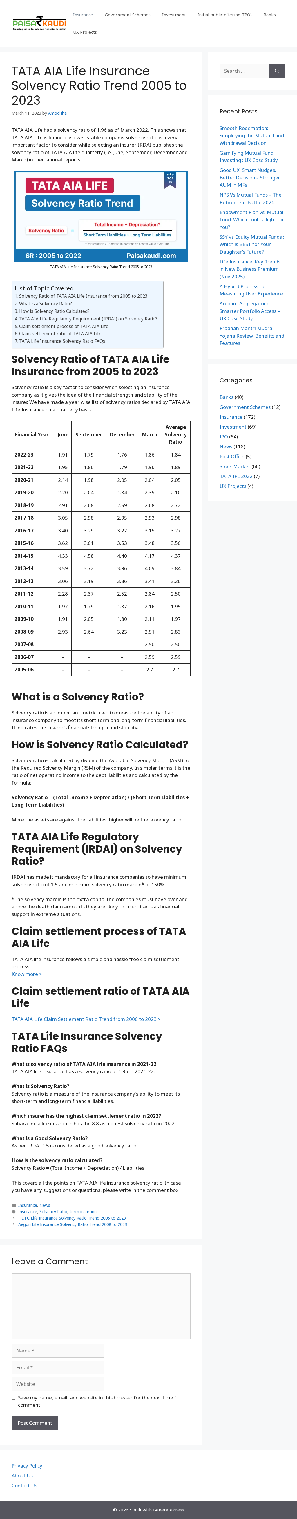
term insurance (84, 1211)
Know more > (27, 974)
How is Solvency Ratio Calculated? (54, 311)
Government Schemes (128, 14)
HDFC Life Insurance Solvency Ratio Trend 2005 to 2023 (72, 1218)
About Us (22, 1475)
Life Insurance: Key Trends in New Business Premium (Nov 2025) (250, 269)
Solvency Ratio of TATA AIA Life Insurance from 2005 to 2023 (83, 296)
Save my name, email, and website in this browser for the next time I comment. (97, 1401)
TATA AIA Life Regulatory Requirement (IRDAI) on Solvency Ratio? (88, 319)
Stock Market (235, 466)
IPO (224, 436)
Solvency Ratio (53, 1211)
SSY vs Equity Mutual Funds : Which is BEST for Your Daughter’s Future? (252, 244)
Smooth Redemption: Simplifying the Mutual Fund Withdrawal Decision (252, 135)
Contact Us (24, 1485)
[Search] (277, 71)
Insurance (83, 14)
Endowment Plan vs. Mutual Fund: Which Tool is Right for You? (252, 219)
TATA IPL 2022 (236, 476)
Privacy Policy (27, 1465)
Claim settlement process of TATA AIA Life (63, 326)
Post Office (232, 456)
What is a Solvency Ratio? (45, 303)
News (44, 1205)
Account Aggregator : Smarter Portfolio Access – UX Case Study (250, 311)
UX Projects (85, 32)
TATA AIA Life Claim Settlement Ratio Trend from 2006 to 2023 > (86, 1019)
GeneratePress (168, 1510)
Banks (269, 14)
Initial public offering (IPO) (225, 14)
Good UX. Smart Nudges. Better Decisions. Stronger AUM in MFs (250, 177)
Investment (174, 14)
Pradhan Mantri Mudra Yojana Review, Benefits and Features (252, 335)
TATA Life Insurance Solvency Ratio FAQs (62, 341)
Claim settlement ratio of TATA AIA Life (60, 333)
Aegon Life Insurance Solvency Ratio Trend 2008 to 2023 (72, 1224)
